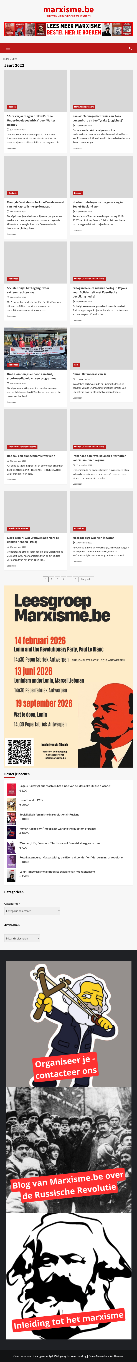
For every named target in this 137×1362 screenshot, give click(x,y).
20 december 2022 (83, 301)
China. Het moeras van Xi (89, 374)
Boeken (12, 106)
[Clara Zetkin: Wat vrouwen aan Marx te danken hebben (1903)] (35, 512)
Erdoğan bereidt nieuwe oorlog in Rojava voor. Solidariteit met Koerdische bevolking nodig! (100, 292)
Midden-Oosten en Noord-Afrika (89, 278)
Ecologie (13, 193)
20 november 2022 (18, 461)
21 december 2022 (18, 297)
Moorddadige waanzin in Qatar (93, 538)
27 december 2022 (18, 211)
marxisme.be (68, 9)
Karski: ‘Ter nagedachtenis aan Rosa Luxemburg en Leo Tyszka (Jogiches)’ (98, 118)
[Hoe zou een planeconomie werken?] (35, 430)
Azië (76, 364)
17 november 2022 (83, 465)
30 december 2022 (18, 129)
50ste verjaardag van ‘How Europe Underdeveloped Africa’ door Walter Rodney (31, 120)
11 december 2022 (83, 379)
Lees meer (11, 148)
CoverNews (95, 1356)
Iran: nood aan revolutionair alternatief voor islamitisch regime (99, 458)
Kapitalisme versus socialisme (22, 446)
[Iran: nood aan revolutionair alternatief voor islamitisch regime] (101, 430)
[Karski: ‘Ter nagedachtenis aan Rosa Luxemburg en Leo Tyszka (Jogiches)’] (101, 91)
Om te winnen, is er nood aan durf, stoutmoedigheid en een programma (32, 376)
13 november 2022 (18, 547)
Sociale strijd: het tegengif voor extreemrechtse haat (28, 290)
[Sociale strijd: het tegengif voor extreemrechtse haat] (35, 262)
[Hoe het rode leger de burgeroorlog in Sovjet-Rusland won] (101, 177)
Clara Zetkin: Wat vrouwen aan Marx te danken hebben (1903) (33, 540)
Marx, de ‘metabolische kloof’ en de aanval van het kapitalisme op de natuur (35, 204)
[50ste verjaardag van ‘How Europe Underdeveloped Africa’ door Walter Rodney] (35, 91)
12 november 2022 (83, 542)
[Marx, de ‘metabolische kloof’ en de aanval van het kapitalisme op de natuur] (35, 177)
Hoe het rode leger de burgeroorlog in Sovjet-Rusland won (98, 204)
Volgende (86, 579)
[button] (7, 47)
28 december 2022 (83, 125)
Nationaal (13, 278)
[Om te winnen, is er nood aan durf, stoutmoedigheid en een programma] (35, 349)
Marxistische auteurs (84, 106)
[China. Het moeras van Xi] (101, 349)
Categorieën (12, 903)
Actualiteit (79, 528)
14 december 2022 (18, 383)
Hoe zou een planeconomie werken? (31, 456)
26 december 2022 (83, 211)
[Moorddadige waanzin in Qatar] (101, 512)
